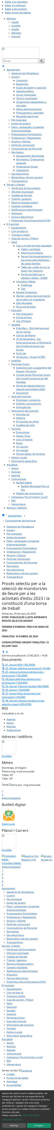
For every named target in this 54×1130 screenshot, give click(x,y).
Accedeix (7, 756)
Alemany (16, 33)
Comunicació (14, 1053)
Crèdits (11, 1074)
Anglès (15, 29)
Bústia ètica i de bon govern (22, 573)
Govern (11, 530)
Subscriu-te (8, 824)
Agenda (11, 719)
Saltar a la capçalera (16, 1)
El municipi (8, 985)
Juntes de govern (16, 537)
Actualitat (7, 1039)
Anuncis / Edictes (16, 555)
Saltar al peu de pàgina (18, 12)
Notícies (11, 726)
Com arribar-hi (15, 992)
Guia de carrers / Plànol (20, 999)
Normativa (13, 566)
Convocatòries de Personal (20, 520)
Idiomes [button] (11, 18)
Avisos (10, 723)
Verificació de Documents (21, 949)
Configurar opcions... (12, 1119)
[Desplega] (24, 516)
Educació (12, 1007)
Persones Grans (16, 1017)
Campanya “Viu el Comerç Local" (25, 1057)
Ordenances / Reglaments (21, 551)
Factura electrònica (17, 978)
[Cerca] (41, 61)
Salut (9, 1003)
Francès (15, 36)
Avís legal (12, 1081)
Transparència (15, 577)
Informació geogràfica (19, 1035)
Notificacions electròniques (22, 971)
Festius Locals (14, 1032)
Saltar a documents (16, 9)
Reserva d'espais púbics (20, 964)
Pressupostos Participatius (22, 548)
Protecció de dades (17, 1078)
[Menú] (3, 66)
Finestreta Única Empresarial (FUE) (26, 982)
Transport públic (16, 996)
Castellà (15, 25)
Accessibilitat (14, 1085)
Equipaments (14, 989)
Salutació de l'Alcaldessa (20, 526)
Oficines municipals (18, 953)
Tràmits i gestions (17, 960)
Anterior (6, 798)
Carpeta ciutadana (17, 967)
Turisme (11, 1028)
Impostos (12, 974)
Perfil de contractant (18, 559)
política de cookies (30, 1115)
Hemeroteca (14, 1064)
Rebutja (14, 1125)
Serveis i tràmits (11, 946)
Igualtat (11, 1010)
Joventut (11, 1014)
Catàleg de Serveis (17, 956)
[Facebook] (25, 1070)
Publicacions (14, 730)
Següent (16, 798)
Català (14, 22)
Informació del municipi (20, 1025)
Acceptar (38, 1125)
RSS (9, 1061)
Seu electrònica (15, 569)
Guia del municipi (16, 1021)
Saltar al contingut (15, 5)
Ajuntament (15, 515)
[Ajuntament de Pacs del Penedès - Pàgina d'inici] (20, 52)
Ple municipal (14, 534)
